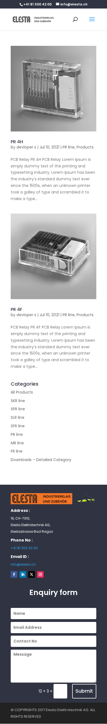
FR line (16, 451)
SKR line (18, 400)
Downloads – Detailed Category (41, 459)
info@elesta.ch (23, 564)
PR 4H (17, 142)
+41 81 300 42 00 (24, 548)
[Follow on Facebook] (14, 574)
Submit (84, 690)
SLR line (17, 417)
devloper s (26, 147)
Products (85, 147)
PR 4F (16, 309)
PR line (69, 147)
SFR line (18, 426)
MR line (17, 443)
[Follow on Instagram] (40, 574)
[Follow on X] (31, 574)
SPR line (18, 409)
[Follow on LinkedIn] (22, 574)
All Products (22, 392)
